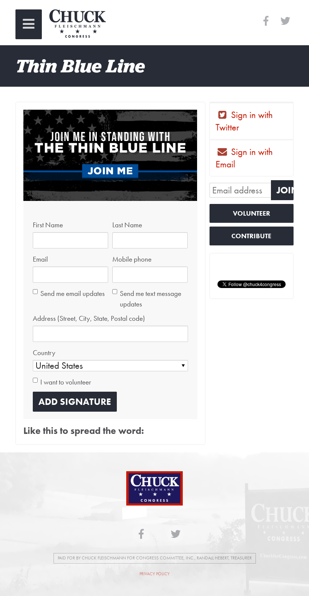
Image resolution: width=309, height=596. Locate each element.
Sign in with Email (244, 158)
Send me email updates (72, 293)
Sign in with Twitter (244, 121)
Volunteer (251, 213)
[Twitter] (285, 21)
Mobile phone (131, 259)
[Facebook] (265, 21)
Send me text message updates (150, 299)
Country (44, 352)
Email (40, 259)
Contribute (251, 235)
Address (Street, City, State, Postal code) (89, 318)
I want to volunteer (65, 382)
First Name (48, 225)
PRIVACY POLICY (154, 574)
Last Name (127, 225)
